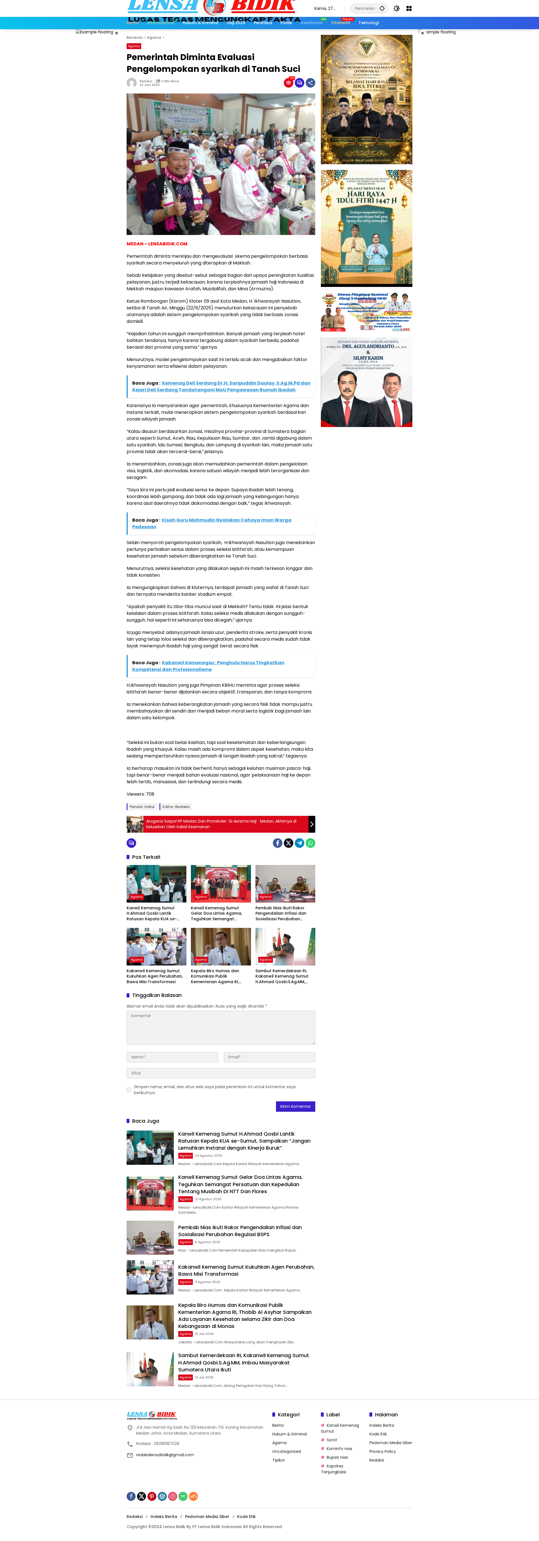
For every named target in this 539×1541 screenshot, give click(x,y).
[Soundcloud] (193, 1496)
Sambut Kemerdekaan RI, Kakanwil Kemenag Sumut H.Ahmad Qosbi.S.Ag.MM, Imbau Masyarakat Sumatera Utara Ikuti (282, 976)
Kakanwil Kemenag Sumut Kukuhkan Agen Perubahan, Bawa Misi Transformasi (155, 976)
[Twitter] (288, 843)
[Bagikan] (310, 83)
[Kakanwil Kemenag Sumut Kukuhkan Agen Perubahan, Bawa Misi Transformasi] (156, 946)
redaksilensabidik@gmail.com (165, 1455)
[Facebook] (277, 843)
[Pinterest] (151, 1496)
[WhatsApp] (310, 843)
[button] (382, 8)
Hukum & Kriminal (289, 1434)
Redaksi (146, 81)
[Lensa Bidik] (215, 8)
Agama (134, 46)
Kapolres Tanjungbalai (333, 1469)
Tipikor (278, 1460)
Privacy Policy (382, 1451)
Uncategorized (286, 1451)
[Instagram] (172, 1496)
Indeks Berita (381, 1425)
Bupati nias (337, 1457)
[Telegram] (299, 843)
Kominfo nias (339, 1448)
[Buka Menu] (409, 8)
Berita (278, 1425)
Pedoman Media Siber (390, 1443)
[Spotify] (183, 1496)
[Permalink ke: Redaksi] (133, 83)
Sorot (332, 1440)
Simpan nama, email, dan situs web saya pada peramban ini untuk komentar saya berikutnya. (215, 1089)
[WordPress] (162, 1496)
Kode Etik (378, 1434)
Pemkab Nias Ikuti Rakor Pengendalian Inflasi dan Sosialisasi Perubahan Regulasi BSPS (280, 913)
